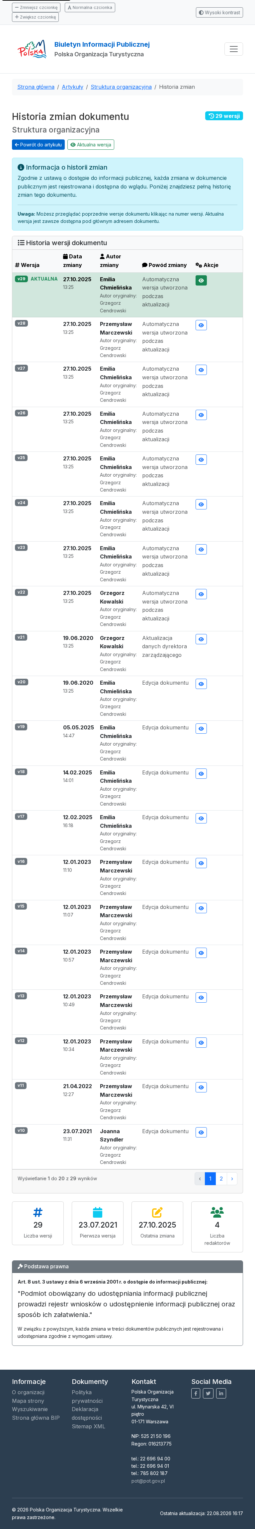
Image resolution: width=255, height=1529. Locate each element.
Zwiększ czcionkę (37, 17)
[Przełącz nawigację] (233, 49)
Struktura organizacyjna (121, 86)
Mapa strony (28, 1400)
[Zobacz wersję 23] (201, 549)
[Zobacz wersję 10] (201, 1132)
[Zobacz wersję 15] (201, 908)
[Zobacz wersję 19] (201, 728)
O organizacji (28, 1392)
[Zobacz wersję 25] (201, 459)
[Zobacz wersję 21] (201, 639)
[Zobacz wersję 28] (201, 325)
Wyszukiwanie (30, 1409)
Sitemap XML (88, 1426)
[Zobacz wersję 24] (201, 504)
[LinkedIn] (221, 1393)
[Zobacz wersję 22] (201, 594)
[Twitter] (208, 1393)
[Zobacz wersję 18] (201, 773)
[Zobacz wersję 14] (201, 953)
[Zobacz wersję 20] (201, 684)
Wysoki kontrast (222, 12)
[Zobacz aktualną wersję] (201, 280)
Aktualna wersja (93, 144)
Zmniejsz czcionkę (38, 7)
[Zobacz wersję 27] (201, 370)
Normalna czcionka (91, 7)
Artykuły (72, 86)
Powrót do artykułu (40, 144)
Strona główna (35, 86)
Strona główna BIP (36, 1417)
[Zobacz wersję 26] (201, 415)
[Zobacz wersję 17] (201, 818)
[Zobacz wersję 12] (201, 1042)
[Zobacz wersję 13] (201, 997)
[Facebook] (195, 1393)
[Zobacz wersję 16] (201, 863)
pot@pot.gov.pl (148, 1481)
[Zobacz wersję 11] (201, 1087)
